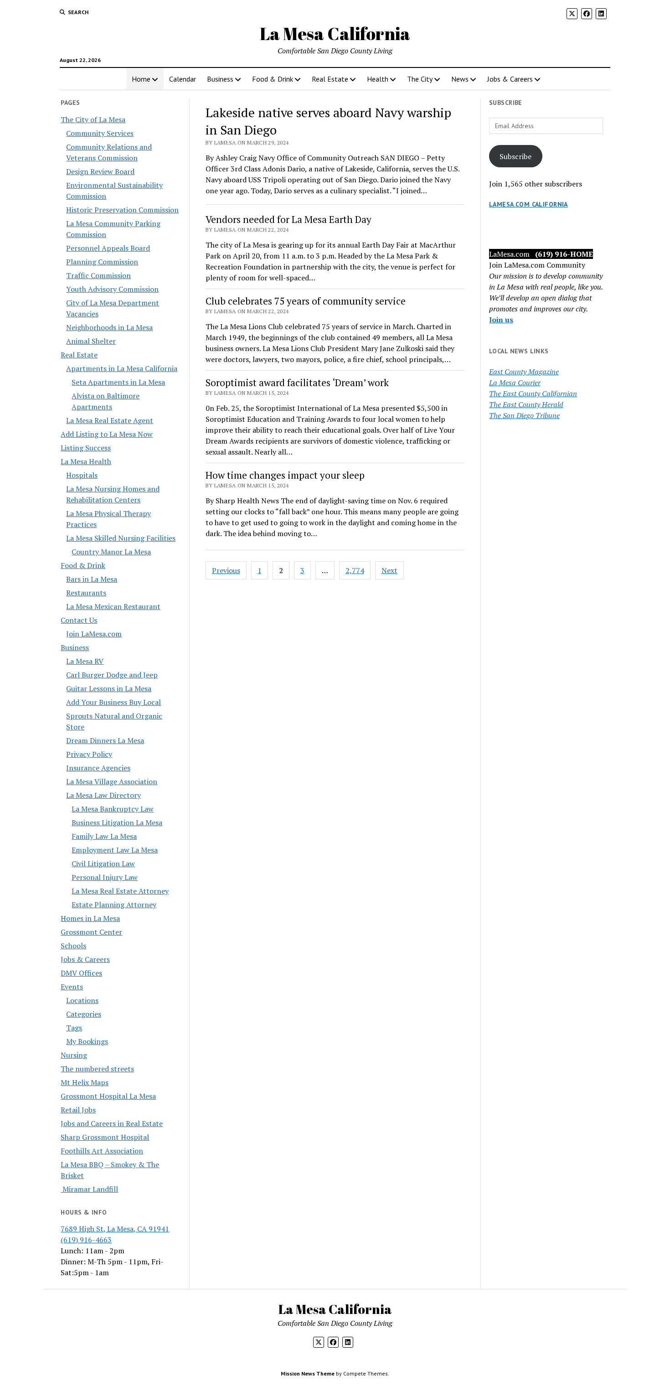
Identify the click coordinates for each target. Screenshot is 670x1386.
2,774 (354, 570)
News (460, 78)
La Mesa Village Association (111, 781)
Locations (82, 1000)
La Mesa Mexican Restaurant (113, 606)
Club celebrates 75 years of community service (306, 301)
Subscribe (515, 156)
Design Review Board (100, 171)
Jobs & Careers (510, 78)
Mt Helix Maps (84, 1082)
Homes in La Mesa (90, 918)
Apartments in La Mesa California (121, 368)
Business (220, 78)
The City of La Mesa (93, 119)
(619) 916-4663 (86, 1240)
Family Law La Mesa (104, 836)
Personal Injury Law (105, 877)
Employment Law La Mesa (115, 850)
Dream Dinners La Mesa (105, 740)
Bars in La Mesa (91, 579)
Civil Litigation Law (103, 863)
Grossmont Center (91, 932)
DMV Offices (81, 973)
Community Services (100, 133)
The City (420, 78)
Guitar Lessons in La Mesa (108, 688)
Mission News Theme (308, 1373)
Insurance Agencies (98, 768)
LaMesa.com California (528, 204)
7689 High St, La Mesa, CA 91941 (115, 1229)
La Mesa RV (84, 661)
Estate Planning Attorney (114, 905)
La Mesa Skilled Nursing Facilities (120, 538)
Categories (83, 1014)
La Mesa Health (86, 461)
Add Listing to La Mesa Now (107, 434)
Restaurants (86, 593)
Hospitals (82, 475)
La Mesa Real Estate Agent (109, 420)
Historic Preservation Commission (122, 210)
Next (389, 570)
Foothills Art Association (102, 1151)
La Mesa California (335, 33)
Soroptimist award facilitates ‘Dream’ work (297, 382)
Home (141, 78)
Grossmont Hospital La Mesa (108, 1096)
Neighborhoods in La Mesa (109, 327)
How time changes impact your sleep (285, 475)
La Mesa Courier (515, 383)
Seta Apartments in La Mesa (118, 382)
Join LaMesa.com (94, 634)
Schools (73, 946)
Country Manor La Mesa (111, 552)
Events (72, 987)
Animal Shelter (91, 341)
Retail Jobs (78, 1110)
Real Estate (330, 78)
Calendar (182, 78)
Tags (74, 1028)
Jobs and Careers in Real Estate (112, 1123)
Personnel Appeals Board (108, 248)
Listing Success (86, 448)
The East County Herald (526, 404)
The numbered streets (97, 1069)
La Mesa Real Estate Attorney (120, 891)
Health (377, 78)
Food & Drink (272, 78)
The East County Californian (533, 393)
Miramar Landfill (89, 1189)
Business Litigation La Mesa (117, 822)
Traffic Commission (98, 275)
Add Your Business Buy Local (113, 702)
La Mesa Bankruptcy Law (113, 809)
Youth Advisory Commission (112, 289)
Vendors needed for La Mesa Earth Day (288, 219)
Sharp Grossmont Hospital (105, 1137)
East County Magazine (524, 372)
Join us (501, 320)
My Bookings (87, 1041)
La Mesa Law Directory (103, 795)
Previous (226, 570)
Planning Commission (102, 262)
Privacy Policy (89, 754)
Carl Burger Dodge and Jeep (112, 675)
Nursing (74, 1055)
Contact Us (79, 620)
